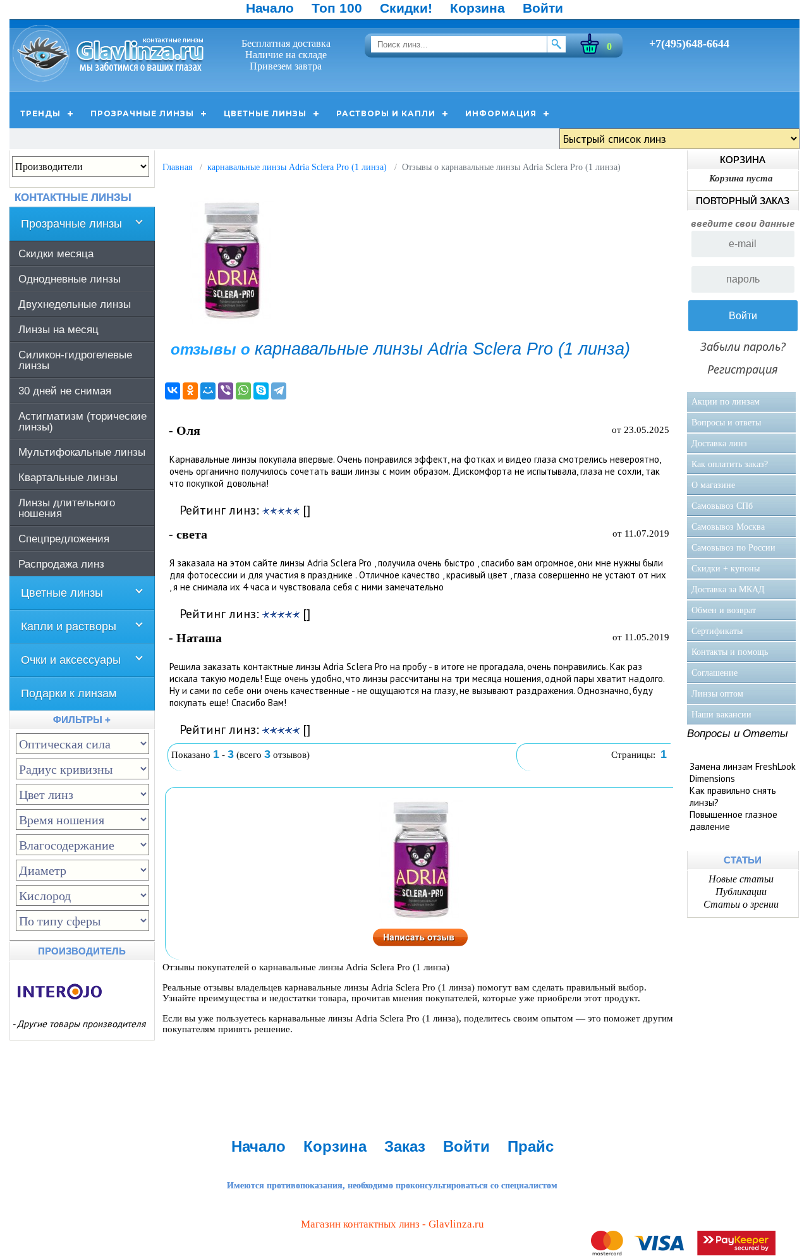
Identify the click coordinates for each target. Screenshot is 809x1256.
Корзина (477, 8)
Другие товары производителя (81, 1024)
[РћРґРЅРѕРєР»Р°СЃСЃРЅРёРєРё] (190, 390)
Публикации (741, 892)
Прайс (531, 1146)
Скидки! (406, 8)
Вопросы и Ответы (737, 734)
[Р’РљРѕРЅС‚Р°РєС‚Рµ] (172, 390)
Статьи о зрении (741, 904)
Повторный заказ (742, 200)
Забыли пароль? (743, 346)
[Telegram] (278, 390)
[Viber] (225, 390)
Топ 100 (337, 8)
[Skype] (261, 390)
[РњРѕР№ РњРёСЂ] (208, 390)
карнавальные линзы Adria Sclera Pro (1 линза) (297, 167)
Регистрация (742, 369)
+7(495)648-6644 (689, 43)
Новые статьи (741, 879)
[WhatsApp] (243, 390)
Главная (177, 167)
